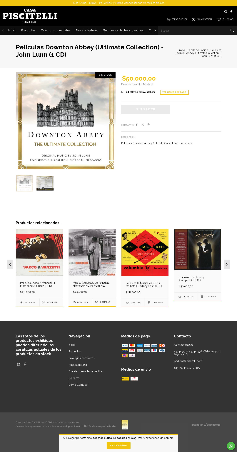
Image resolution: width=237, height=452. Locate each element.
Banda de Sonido (198, 50)
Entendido (118, 445)
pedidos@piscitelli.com (188, 361)
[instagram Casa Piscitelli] (225, 11)
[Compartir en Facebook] (136, 125)
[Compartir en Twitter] (142, 125)
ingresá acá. (73, 426)
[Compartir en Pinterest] (148, 125)
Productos (28, 30)
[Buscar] (232, 30)
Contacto (74, 378)
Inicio (12, 30)
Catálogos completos (56, 30)
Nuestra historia (86, 30)
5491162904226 (183, 344)
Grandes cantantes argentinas (123, 30)
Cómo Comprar (78, 384)
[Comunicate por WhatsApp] (231, 446)
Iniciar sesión (204, 19)
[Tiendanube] (206, 425)
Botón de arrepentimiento (100, 426)
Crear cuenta (179, 19)
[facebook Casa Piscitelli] (231, 11)
